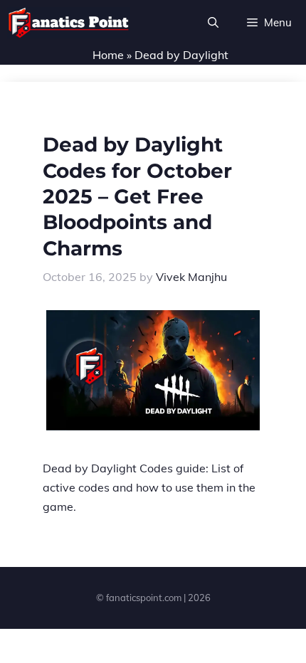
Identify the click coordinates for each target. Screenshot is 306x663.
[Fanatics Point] (68, 23)
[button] (213, 23)
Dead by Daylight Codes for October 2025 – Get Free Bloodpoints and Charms (137, 196)
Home (108, 55)
